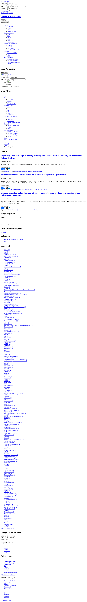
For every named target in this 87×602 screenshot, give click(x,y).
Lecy (6, 421)
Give (5, 65)
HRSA (7, 288)
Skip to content (5, 1)
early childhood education (12, 285)
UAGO (7, 381)
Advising (9, 45)
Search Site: (4, 3)
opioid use (7, 448)
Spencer (7, 279)
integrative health (9, 405)
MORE (7, 344)
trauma (7, 302)
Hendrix (7, 425)
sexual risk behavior (10, 461)
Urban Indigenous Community (13, 313)
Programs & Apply (9, 33)
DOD (6, 404)
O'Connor (6, 171)
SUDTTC (7, 291)
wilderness (8, 398)
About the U (7, 587)
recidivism (7, 462)
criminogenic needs (10, 493)
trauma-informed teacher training (13, 393)
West (6, 373)
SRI (8, 56)
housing (7, 478)
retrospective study (10, 276)
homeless (7, 476)
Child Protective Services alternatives (15, 307)
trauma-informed (9, 442)
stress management (10, 304)
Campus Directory (9, 563)
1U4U (11, 171)
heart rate (7, 402)
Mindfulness (8, 348)
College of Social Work (11, 16)
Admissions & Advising (10, 43)
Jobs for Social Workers (10, 139)
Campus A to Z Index (10, 561)
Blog (5, 145)
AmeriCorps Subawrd (11, 321)
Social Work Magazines (13, 62)
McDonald (8, 333)
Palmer (7, 250)
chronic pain (37, 189)
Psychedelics (8, 310)
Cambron (7, 345)
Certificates (10, 42)
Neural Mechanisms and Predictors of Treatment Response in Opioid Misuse (34, 175)
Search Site (5, 86)
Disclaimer (7, 582)
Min (6, 336)
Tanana (7, 516)
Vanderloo (7, 518)
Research (6, 51)
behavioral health (9, 509)
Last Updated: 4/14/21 (7, 600)
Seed (14, 189)
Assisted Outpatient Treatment (13, 506)
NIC (6, 353)
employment (8, 485)
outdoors (7, 370)
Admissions (10, 48)
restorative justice (9, 441)
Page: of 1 (11, 217)
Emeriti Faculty (11, 31)
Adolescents (8, 337)
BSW (8, 34)
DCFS (6, 521)
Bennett (7, 379)
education (7, 330)
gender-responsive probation (12, 293)
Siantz (6, 322)
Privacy (6, 584)
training (7, 328)
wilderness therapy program (12, 274)
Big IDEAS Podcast (12, 60)
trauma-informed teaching (12, 282)
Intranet (6, 570)
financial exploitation (10, 499)
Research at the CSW (13, 125)
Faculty (9, 28)
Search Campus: (5, 6)
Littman (7, 265)
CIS (5, 566)
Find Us (6, 548)
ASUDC (7, 419)
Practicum (10, 40)
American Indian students (12, 444)
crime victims (8, 496)
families (7, 479)
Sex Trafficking (9, 317)
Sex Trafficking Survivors (12, 319)
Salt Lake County (9, 513)
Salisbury (7, 351)
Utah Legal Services (10, 495)
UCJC (9, 54)
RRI (6, 484)
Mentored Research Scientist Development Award (18, 325)
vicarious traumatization (11, 428)
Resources (10, 46)
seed (15, 210)
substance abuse (9, 472)
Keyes (6, 438)
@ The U (6, 569)
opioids (48, 189)
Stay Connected (8, 57)
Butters (7, 510)
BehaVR (7, 445)
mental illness (8, 504)
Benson (7, 374)
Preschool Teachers (10, 299)
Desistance (8, 390)
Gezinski (7, 314)
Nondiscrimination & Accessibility (13, 581)
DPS (6, 469)
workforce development (11, 331)
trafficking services (10, 427)
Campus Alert (4, 11)
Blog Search (4, 225)
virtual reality (8, 376)
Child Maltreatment (10, 254)
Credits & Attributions (10, 585)
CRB (6, 268)
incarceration (8, 489)
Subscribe (3, 232)
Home (5, 96)
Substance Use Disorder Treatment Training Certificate (19, 290)
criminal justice (9, 470)
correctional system (10, 358)
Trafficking (8, 382)
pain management (21, 189)
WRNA (7, 354)
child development (10, 458)
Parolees (7, 391)
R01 (6, 364)
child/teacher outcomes (11, 395)
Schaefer (7, 271)
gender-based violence (23, 210)
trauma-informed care (10, 284)
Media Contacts (8, 588)
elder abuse (8, 498)
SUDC (7, 418)
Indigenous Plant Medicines (12, 311)
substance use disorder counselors (14, 416)
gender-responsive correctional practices (15, 294)
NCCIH (7, 447)
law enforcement (9, 482)
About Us (10, 26)
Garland (6, 189)
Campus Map (7, 564)
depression (8, 411)
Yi (5, 432)
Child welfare (8, 327)
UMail (6, 567)
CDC (6, 251)
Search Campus (14, 86)
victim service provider (11, 430)
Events (9, 63)
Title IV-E (7, 334)
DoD (6, 526)
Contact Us (7, 549)
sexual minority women (36, 210)
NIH (6, 522)
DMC (6, 481)
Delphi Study (8, 280)
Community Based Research (12, 267)
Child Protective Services (11, 305)
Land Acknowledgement (10, 572)
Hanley (7, 396)
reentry (7, 490)
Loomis (7, 277)
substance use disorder (11, 507)
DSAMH (7, 502)
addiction (43, 189)
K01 (6, 253)
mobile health (8, 401)
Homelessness (9, 270)
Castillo (7, 287)
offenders (7, 492)
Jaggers (7, 339)
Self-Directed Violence (11, 256)
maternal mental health (11, 456)
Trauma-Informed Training (12, 297)
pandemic (7, 436)
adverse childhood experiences (13, 422)
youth (6, 519)
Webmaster (7, 551)
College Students (37, 171)
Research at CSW (12, 53)
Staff (8, 29)
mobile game (8, 300)
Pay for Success (9, 512)
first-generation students (11, 424)
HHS (8, 36)
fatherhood (8, 487)
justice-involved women (11, 356)
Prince (6, 388)
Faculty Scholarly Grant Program (14, 439)
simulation (7, 378)
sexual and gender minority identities (15, 413)
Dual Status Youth (10, 341)
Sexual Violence (27, 171)
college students (9, 435)
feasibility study (9, 296)
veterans (7, 371)
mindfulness (29, 189)
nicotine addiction (9, 450)
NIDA (6, 362)
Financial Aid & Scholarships (12, 50)
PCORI (7, 453)
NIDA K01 (8, 324)
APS (6, 501)
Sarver (6, 465)
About (5, 25)
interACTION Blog (12, 59)
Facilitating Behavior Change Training (15, 359)
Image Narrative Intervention (12, 433)
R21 (6, 452)
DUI (6, 467)
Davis (6, 515)
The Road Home (9, 475)
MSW (9, 37)
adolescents (8, 273)
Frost (6, 415)
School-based (8, 347)
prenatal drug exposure (11, 455)
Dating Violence (18, 171)
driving (7, 464)
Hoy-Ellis (6, 210)
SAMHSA (8, 473)
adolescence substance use (12, 459)
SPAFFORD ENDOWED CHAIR (13, 239)
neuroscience (8, 524)
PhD (8, 39)
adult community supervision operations (15, 361)
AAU (6, 384)
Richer (7, 308)
